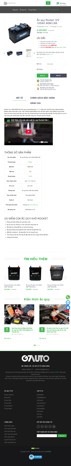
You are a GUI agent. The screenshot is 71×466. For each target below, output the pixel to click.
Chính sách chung (9, 426)
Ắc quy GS (7, 397)
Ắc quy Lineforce (9, 395)
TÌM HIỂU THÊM (35, 259)
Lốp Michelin (40, 395)
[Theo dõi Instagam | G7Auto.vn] (50, 426)
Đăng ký (62, 436)
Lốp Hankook (40, 406)
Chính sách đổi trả (9, 437)
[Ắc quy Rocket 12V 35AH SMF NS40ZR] (57, 273)
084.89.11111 (50, 54)
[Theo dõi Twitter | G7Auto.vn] (42, 426)
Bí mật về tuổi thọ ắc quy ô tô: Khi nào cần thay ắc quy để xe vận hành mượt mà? (57, 330)
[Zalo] (68, 302)
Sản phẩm (63, 4)
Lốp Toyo (39, 414)
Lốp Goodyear (41, 408)
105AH (30, 176)
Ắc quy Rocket (8, 406)
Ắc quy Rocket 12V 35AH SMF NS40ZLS (34, 286)
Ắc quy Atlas (7, 403)
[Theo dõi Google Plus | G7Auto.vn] (46, 426)
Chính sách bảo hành (10, 428)
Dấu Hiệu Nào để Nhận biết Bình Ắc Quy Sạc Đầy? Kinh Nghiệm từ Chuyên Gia (22, 330)
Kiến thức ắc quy (37, 299)
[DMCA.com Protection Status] (35, 448)
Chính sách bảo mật (9, 431)
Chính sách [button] (8, 422)
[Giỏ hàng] (57, 3)
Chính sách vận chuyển (10, 434)
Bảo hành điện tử (32, 205)
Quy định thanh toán (9, 439)
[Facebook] (68, 307)
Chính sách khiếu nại (10, 442)
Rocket (38, 109)
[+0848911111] (68, 297)
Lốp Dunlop (40, 411)
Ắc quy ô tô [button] (8, 391)
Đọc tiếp (7, 338)
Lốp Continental (41, 403)
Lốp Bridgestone (41, 397)
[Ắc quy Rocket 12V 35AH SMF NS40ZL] (14, 273)
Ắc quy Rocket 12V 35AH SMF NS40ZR (55, 286)
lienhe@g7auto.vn (44, 369)
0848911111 (48, 81)
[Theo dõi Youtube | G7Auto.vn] (53, 426)
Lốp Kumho (40, 400)
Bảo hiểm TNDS (61, 47)
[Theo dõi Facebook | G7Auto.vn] (38, 426)
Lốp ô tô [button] (40, 391)
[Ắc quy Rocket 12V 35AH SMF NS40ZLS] (35, 273)
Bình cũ (39, 64)
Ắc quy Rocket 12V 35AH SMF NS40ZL (12, 286)
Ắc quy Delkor (8, 408)
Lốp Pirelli (39, 417)
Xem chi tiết (55, 372)
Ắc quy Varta (7, 400)
